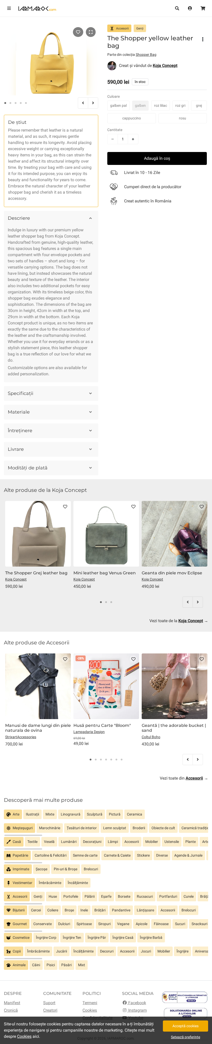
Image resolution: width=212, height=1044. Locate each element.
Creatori (50, 1010)
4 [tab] (20, 103)
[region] (106, 816)
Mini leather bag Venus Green (104, 572)
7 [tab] (121, 759)
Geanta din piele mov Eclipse (172, 572)
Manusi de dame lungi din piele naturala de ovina (38, 728)
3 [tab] (15, 103)
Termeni (89, 1002)
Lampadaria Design (89, 732)
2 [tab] (10, 103)
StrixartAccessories (20, 737)
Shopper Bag (146, 54)
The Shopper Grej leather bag (36, 572)
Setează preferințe (185, 1037)
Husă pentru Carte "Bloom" (102, 725)
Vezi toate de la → (178, 620)
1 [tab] (5, 103)
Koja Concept (16, 579)
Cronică (11, 1010)
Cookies (89, 1010)
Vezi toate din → (184, 778)
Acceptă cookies (185, 1026)
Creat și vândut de (148, 65)
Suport (49, 1002)
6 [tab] (116, 759)
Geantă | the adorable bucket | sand (174, 728)
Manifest (12, 1002)
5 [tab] (26, 103)
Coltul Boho (151, 737)
